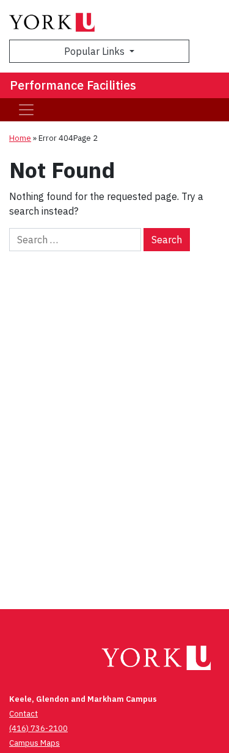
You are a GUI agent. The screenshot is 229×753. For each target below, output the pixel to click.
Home (20, 138)
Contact (23, 713)
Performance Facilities (73, 85)
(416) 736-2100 (38, 728)
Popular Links (95, 51)
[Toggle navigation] (26, 109)
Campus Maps (34, 743)
